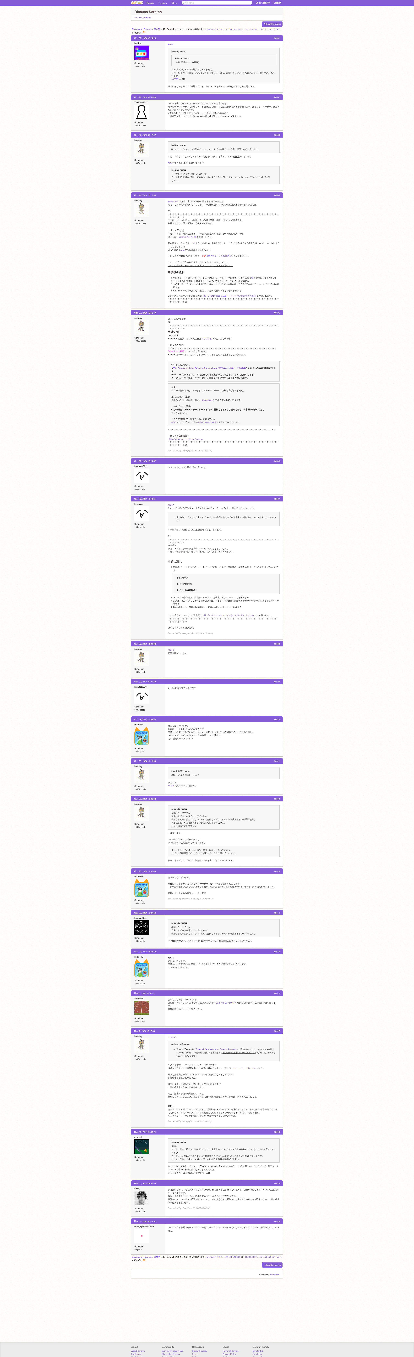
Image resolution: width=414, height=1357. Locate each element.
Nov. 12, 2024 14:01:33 (145, 1221)
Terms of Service (231, 1350)
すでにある (206, 338)
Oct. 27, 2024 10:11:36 (145, 195)
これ (235, 1068)
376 (269, 29)
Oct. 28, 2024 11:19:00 (145, 761)
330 (238, 29)
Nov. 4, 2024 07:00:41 (144, 993)
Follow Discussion (272, 24)
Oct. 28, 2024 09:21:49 (145, 681)
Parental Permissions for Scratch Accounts (216, 1049)
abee (136, 1188)
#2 (252, 277)
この (193, 243)
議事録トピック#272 (226, 1002)
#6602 (171, 44)
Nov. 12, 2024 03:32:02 (145, 1183)
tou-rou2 (138, 998)
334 (255, 29)
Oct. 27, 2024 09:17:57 (145, 134)
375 (265, 29)
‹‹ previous (210, 29)
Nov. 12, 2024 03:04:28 (145, 1131)
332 (247, 29)
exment (138, 1137)
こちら (171, 1037)
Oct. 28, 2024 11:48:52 (145, 951)
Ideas (175, 3)
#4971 (215, 422)
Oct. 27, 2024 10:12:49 (145, 312)
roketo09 (138, 724)
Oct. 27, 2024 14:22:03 (145, 643)
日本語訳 (242, 368)
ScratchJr (257, 1354)
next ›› (279, 29)
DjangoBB (275, 1274)
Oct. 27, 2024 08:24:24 (145, 38)
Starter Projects (199, 1350)
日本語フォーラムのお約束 (218, 255)
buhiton (138, 43)
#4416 (208, 422)
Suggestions (207, 399)
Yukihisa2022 (140, 102)
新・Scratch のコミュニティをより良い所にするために (230, 295)
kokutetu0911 (140, 466)
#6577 (175, 79)
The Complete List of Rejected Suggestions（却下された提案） (204, 368)
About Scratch (138, 1350)
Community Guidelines (172, 1350)
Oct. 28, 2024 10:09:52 (145, 719)
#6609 (171, 649)
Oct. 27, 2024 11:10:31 (145, 498)
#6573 (178, 201)
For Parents (136, 1354)
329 (234, 29)
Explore (163, 3)
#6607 (171, 504)
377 (273, 29)
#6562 (171, 201)
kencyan (138, 504)
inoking (138, 140)
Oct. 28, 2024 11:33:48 (145, 871)
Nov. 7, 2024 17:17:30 (144, 1030)
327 (226, 29)
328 (230, 29)
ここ (183, 249)
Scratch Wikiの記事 (188, 236)
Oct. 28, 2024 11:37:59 (145, 912)
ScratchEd (258, 1350)
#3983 (201, 422)
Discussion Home (142, 17)
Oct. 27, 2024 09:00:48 (145, 97)
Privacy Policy (229, 1354)
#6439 (171, 785)
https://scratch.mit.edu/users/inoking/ (185, 438)
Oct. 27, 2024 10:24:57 (145, 461)
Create (150, 3)
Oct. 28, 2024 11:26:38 (145, 798)
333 (251, 29)
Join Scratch (263, 2)
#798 (173, 422)
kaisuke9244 (140, 917)
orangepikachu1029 (144, 1226)
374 (261, 29)
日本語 (157, 29)
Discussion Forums (142, 29)
